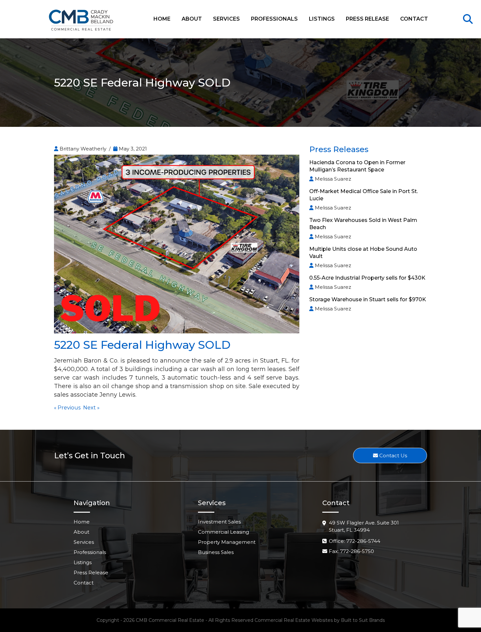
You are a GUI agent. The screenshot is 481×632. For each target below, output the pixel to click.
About (192, 19)
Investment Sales (219, 522)
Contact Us (392, 455)
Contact (414, 19)
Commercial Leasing (223, 532)
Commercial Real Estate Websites (294, 620)
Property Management (227, 542)
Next (89, 408)
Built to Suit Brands (363, 620)
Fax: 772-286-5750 (351, 551)
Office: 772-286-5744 (354, 541)
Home (161, 19)
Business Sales (216, 552)
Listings (322, 19)
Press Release (367, 19)
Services (226, 19)
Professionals (274, 19)
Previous (69, 408)
